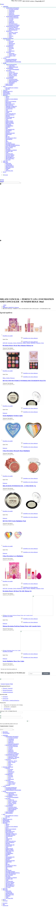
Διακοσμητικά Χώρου (13, 80)
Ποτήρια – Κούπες (13, 75)
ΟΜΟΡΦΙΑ (5, 6)
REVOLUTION (9, 147)
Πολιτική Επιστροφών (7, 690)
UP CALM (7, 887)
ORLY (6, 141)
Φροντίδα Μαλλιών (13, 29)
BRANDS (5, 95)
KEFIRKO (7, 127)
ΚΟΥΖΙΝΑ (8, 70)
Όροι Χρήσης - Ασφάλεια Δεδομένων (11, 700)
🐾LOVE (5, 818)
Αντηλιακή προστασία (13, 9)
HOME (4, 63)
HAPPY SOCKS (9, 120)
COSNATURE (8, 111)
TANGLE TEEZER (9, 155)
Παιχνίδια (7, 816)
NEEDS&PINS (8, 139)
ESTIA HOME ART (9, 117)
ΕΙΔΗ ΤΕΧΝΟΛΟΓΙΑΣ (11, 64)
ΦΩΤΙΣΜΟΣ (12, 82)
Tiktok (11, 683)
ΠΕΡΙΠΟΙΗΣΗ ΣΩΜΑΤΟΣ (12, 16)
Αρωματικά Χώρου (13, 79)
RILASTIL (7, 148)
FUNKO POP (8, 118)
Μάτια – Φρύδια (12, 33)
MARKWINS (8, 134)
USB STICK (12, 65)
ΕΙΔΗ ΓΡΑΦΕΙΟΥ (13, 81)
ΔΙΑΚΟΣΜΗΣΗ (9, 78)
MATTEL (7, 131)
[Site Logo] (2, 4)
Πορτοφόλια (11, 53)
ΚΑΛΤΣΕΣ (11, 41)
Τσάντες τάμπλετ (12, 54)
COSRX (7, 112)
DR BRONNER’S (9, 165)
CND (6, 110)
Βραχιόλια (11, 47)
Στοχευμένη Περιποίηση (14, 15)
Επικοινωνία (5, 698)
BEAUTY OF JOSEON (10, 101)
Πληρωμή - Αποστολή (7, 688)
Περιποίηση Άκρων (13, 23)
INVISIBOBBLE (9, 125)
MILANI (7, 136)
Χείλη (42, 343)
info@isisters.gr (7, 708)
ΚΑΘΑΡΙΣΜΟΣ (9, 68)
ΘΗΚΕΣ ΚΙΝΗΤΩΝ (13, 67)
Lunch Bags (11, 76)
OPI (6, 140)
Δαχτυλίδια (11, 48)
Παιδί (4, 86)
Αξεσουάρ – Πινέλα (13, 32)
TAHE (6, 152)
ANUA (7, 97)
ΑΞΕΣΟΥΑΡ (11, 11)
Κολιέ (10, 49)
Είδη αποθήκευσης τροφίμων (11, 87)
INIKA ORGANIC (9, 123)
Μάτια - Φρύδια (26, 343)
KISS (6, 128)
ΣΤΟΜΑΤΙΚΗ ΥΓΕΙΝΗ (10, 60)
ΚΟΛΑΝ (11, 42)
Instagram (7, 683)
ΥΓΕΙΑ (4, 58)
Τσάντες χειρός (12, 55)
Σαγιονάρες (11, 44)
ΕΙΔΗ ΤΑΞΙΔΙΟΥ (9, 84)
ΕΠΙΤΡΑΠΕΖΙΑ (9, 85)
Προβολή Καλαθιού (4, 726)
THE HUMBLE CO (9, 157)
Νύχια (10, 34)
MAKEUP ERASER (10, 133)
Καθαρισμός (11, 14)
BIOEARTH (8, 102)
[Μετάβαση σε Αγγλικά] (29, 175)
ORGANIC (5, 162)
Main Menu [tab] (5, 731)
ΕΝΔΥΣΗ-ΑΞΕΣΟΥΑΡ (8, 38)
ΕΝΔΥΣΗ (8, 40)
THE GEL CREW (9, 156)
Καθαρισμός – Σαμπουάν (14, 28)
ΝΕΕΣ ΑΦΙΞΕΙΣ (6, 821)
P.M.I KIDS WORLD (10, 144)
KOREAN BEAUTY (7, 819)
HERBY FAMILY (9, 122)
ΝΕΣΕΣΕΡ (7, 57)
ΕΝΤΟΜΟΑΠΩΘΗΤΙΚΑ (11, 59)
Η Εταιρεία (5, 696)
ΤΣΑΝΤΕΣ (8, 52)
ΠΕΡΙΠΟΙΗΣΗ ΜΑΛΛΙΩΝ (12, 26)
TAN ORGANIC (9, 153)
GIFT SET (5, 343)
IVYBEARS (8, 124)
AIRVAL (7, 96)
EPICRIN (7, 116)
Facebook (3, 683)
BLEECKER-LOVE (10, 103)
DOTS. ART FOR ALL (10, 113)
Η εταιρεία (5, 903)
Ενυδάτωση (11, 12)
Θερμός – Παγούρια (13, 73)
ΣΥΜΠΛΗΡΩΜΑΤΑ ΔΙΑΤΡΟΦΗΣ (13, 61)
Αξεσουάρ (11, 19)
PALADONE (8, 142)
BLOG (4, 172)
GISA (6, 119)
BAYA (6, 100)
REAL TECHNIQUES (10, 146)
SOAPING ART (9, 151)
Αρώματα (11, 20)
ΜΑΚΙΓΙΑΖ (9, 31)
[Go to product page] (29, 325)
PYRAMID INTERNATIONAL (12, 145)
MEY (6, 135)
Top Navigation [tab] (6, 733)
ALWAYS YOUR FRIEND (11, 99)
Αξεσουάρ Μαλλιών (13, 27)
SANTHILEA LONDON (11, 150)
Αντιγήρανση (12, 10)
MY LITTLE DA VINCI (10, 138)
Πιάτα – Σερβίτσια (13, 74)
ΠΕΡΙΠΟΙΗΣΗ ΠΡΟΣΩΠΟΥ (12, 8)
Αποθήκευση (12, 71)
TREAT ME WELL (9, 158)
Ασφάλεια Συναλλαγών (8, 692)
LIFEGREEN (8, 130)
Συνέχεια (11, 726)
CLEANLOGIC (9, 108)
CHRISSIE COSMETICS (11, 106)
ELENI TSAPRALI (9, 114)
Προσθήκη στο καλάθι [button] (8, 335)
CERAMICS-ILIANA (10, 107)
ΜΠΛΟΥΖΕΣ (12, 43)
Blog (4, 904)
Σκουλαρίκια (11, 50)
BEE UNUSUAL (9, 105)
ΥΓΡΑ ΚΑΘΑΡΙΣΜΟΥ (14, 69)
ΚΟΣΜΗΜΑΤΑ (9, 46)
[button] (0, 3)
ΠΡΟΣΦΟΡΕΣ (6, 820)
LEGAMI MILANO (9, 129)
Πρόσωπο (11, 36)
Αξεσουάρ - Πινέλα (12, 343)
